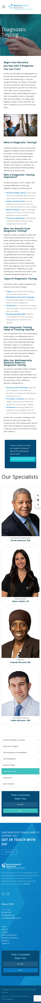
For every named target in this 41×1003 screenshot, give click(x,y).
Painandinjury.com (8, 915)
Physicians (5, 941)
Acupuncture (7, 778)
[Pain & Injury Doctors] (21, 7)
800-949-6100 (6, 912)
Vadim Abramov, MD (20, 720)
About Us (5, 929)
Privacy (24, 996)
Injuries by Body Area (9, 935)
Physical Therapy (9, 765)
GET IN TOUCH (9, 852)
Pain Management (9, 759)
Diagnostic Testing (9, 771)
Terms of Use (15, 996)
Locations (5, 932)
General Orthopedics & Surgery (14, 740)
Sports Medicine (8, 784)
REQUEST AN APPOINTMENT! (22, 459)
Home (6, 39)
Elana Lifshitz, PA (20, 601)
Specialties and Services (10, 938)
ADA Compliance (8, 999)
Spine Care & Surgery (10, 746)
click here (27, 884)
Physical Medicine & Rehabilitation (15, 752)
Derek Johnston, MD (20, 540)
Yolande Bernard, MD (20, 662)
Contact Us (5, 943)
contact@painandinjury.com (11, 918)
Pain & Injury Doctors (21, 989)
